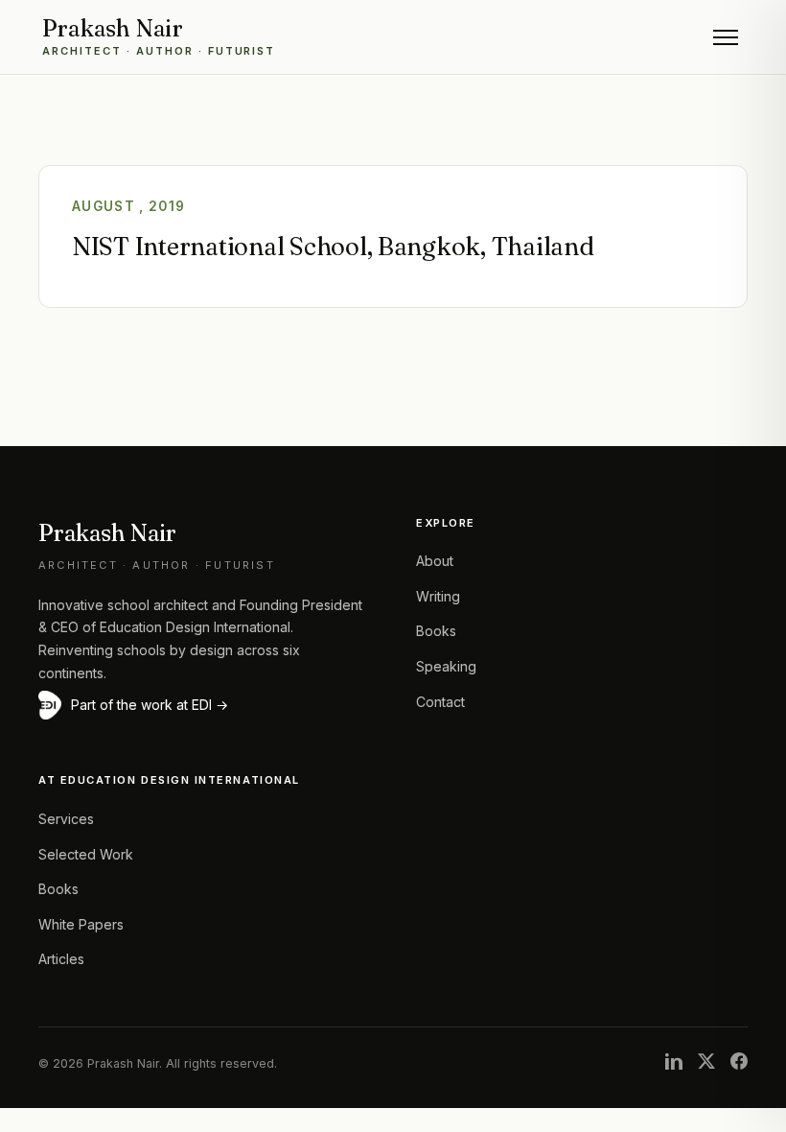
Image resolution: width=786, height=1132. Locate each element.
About (434, 561)
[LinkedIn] (673, 1063)
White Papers (81, 924)
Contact (440, 702)
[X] (706, 1063)
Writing (438, 596)
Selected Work (85, 854)
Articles (61, 959)
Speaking (446, 666)
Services (66, 819)
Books (436, 631)
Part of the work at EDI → (149, 704)
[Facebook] (739, 1063)
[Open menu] (725, 37)
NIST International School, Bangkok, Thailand (333, 246)
